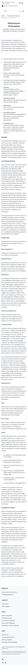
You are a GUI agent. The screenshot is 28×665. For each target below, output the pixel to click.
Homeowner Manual (13, 16)
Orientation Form (8, 123)
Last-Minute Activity (9, 98)
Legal (3, 647)
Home (3, 16)
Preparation (6, 105)
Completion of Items (9, 112)
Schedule (6, 87)
